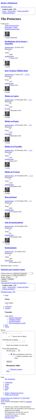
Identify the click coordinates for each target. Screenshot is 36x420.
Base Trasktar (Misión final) (16, 71)
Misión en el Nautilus (13, 146)
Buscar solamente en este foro (22, 354)
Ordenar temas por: (7, 273)
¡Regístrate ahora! (6, 7)
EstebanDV (8, 134)
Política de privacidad (11, 395)
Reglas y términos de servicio (14, 393)
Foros (6, 295)
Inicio (6, 386)
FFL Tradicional (10, 379)
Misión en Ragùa (12, 121)
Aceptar (7, 416)
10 (28, 74)
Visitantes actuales (14, 319)
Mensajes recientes (16, 369)
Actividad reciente (14, 321)
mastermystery (9, 47)
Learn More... (14, 416)
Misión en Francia (12, 172)
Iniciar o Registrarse (9, 3)
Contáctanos (9, 382)
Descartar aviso (9, 417)
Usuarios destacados (15, 318)
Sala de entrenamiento (14, 222)
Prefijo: (3, 277)
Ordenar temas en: (6, 275)
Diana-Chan (8, 260)
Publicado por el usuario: (10, 340)
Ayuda (7, 384)
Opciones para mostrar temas (13, 269)
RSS (6, 389)
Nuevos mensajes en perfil (17, 323)
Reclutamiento (11, 248)
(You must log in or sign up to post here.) (14, 283)
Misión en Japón (11, 96)
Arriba (7, 388)
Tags (6, 325)
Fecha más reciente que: (10, 348)
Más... (8, 371)
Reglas (7, 327)
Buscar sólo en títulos (19, 336)
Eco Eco (7, 109)
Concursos (8, 306)
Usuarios (7, 308)
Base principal (10, 197)
